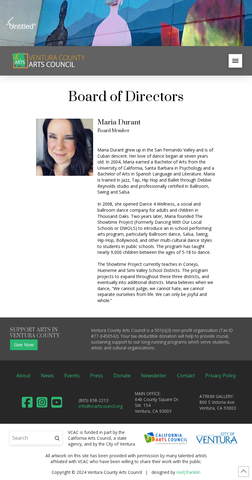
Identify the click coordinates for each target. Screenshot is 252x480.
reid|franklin (188, 472)
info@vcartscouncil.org (101, 406)
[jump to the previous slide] (10, 23)
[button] (235, 61)
